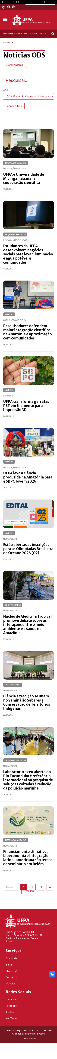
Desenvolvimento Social (15, 240)
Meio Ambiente (10, 539)
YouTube (11, 1018)
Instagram (12, 999)
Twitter (10, 1012)
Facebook (11, 1006)
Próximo (29, 891)
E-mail (9, 964)
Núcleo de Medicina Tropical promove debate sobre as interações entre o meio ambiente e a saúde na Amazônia (27, 624)
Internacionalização (15, 163)
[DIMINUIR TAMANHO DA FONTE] (9, 7)
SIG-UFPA (11, 971)
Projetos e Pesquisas (15, 234)
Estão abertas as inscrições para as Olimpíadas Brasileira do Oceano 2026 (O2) (28, 548)
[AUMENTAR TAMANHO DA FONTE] (15, 7)
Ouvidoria (11, 958)
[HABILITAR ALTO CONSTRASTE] (5, 7)
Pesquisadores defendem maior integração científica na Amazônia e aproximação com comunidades (27, 332)
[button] (5, 19)
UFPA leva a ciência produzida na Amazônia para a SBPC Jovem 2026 (27, 477)
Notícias (9, 314)
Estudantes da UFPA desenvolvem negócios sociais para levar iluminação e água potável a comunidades (28, 254)
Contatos (11, 977)
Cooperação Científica (14, 168)
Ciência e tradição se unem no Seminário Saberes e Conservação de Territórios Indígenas (26, 702)
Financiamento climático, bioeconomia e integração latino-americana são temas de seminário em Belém (27, 857)
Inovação (8, 395)
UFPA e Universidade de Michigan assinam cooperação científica (23, 178)
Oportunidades (13, 605)
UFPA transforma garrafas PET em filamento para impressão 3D (26, 405)
